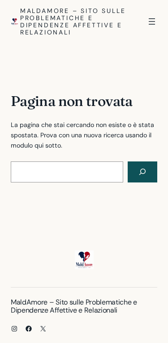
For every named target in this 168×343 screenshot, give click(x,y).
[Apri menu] (151, 21)
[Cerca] (142, 171)
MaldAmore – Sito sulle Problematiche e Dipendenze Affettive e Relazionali (73, 21)
